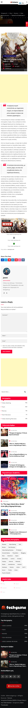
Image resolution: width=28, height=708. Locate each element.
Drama (3, 564)
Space (16, 555)
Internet (11, 561)
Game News (5, 558)
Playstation (15, 553)
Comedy (19, 558)
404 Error (18, 588)
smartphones (11, 564)
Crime (16, 570)
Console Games (6, 553)
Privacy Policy (21, 700)
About (17, 583)
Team (3, 592)
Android (19, 564)
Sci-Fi (23, 567)
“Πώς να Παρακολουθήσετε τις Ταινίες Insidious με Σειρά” (18, 455)
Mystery (12, 567)
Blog (3, 583)
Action (18, 567)
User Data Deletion (6, 702)
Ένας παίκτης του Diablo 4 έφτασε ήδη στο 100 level (16, 523)
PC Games (18, 550)
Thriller (10, 570)
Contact (4, 588)
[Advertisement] (14, 88)
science (12, 558)
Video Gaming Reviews (7, 550)
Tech (20, 544)
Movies (4, 547)
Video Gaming (12, 544)
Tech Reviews (11, 547)
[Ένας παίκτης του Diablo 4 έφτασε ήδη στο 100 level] (4, 522)
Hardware (4, 567)
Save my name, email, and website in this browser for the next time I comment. (14, 346)
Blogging (23, 553)
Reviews (4, 544)
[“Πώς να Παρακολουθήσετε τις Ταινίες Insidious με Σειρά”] (4, 453)
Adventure (10, 555)
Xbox (3, 555)
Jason (16, 64)
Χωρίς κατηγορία (6, 573)
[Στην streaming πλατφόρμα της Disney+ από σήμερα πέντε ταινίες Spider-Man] (4, 513)
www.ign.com (11, 249)
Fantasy (4, 561)
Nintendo (18, 561)
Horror (3, 570)
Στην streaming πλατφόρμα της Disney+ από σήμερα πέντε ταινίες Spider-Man (18, 514)
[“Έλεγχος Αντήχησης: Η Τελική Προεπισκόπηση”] (4, 432)
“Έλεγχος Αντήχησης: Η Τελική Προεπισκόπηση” (18, 433)
